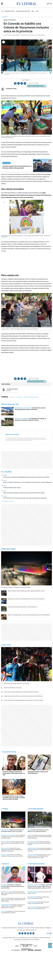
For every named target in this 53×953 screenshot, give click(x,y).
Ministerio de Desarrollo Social (31, 397)
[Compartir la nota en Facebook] (15, 83)
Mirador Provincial (40, 927)
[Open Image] (3, 42)
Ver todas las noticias (7, 501)
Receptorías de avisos (24, 937)
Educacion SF (32, 930)
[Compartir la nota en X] (18, 83)
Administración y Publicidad (37, 937)
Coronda (12, 397)
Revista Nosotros (13, 927)
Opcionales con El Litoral (28, 939)
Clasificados (21, 927)
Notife (27, 930)
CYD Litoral (27, 927)
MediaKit (37, 939)
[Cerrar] (44, 86)
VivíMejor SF (48, 927)
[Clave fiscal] (50, 947)
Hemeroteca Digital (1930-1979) (10, 937)
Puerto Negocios (21, 930)
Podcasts (32, 927)
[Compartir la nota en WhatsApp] (21, 83)
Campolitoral (5, 927)
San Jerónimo (18, 397)
